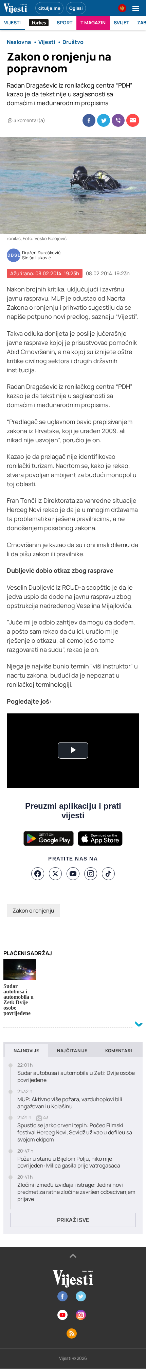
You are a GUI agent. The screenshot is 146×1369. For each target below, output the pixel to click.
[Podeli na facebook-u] (89, 120)
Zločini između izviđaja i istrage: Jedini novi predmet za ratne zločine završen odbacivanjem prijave (76, 1191)
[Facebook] (37, 873)
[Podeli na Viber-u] (118, 120)
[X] (55, 873)
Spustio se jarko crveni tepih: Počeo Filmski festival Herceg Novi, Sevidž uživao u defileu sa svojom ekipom (74, 1132)
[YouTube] (73, 873)
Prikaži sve (73, 1220)
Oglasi (76, 8)
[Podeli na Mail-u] (132, 120)
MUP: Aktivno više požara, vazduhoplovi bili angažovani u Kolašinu (69, 1103)
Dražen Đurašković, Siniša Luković (41, 255)
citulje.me (49, 8)
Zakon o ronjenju (33, 910)
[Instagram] (90, 873)
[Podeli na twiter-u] (103, 120)
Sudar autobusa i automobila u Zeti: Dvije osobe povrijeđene (76, 1076)
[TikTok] (108, 873)
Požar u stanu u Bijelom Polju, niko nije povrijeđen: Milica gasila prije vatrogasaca (68, 1162)
